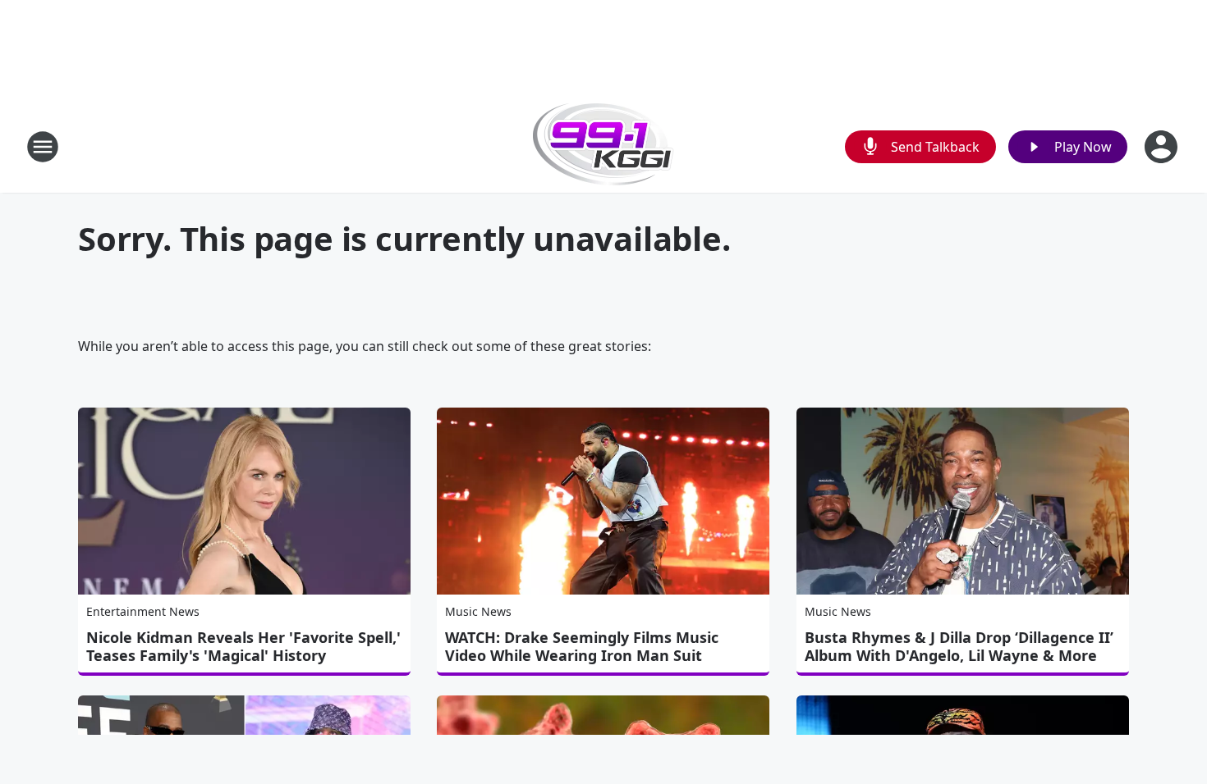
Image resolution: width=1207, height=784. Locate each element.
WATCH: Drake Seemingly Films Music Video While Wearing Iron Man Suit (581, 646)
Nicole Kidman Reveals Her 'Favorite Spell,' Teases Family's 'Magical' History (243, 646)
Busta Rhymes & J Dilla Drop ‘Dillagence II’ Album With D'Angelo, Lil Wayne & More (959, 646)
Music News (478, 611)
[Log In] (1163, 146)
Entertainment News (143, 611)
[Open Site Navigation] (42, 146)
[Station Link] (603, 146)
